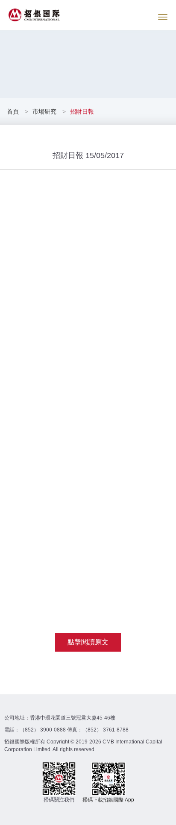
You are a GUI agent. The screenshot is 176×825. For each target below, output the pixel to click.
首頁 (14, 111)
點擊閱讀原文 (88, 642)
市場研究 (44, 111)
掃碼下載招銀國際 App (108, 800)
